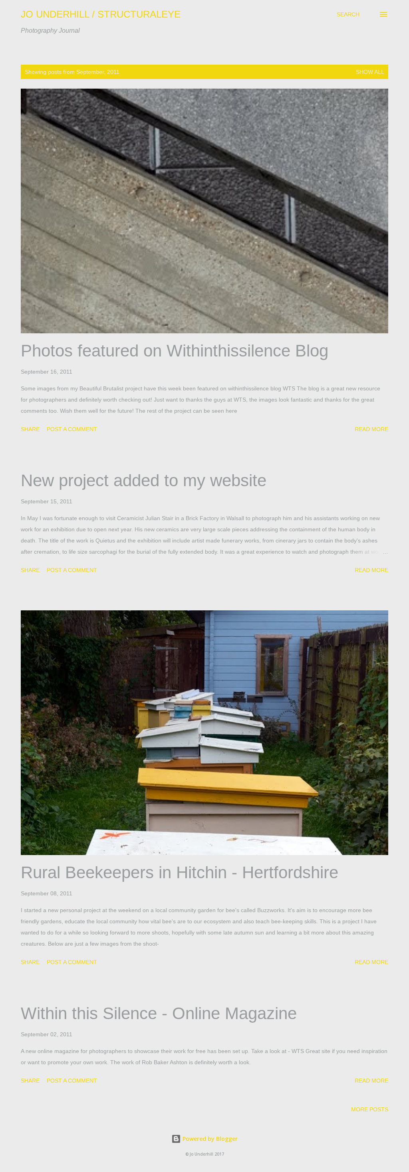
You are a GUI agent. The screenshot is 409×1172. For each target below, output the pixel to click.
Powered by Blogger (209, 1138)
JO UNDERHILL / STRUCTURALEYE (101, 14)
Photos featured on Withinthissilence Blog (174, 350)
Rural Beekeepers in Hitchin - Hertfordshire (179, 872)
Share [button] (30, 429)
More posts (369, 1109)
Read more (371, 429)
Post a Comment (72, 429)
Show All (370, 72)
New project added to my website (143, 480)
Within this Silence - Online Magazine (159, 1013)
